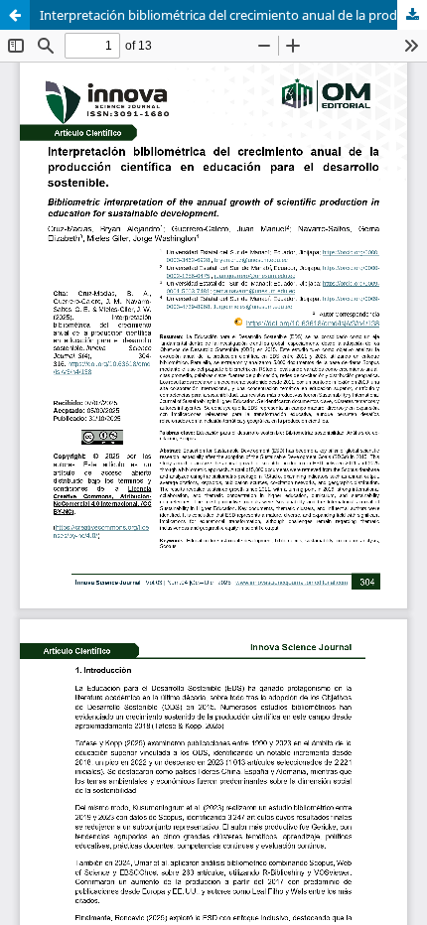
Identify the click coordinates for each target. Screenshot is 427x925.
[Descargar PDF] (412, 15)
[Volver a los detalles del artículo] (15, 15)
